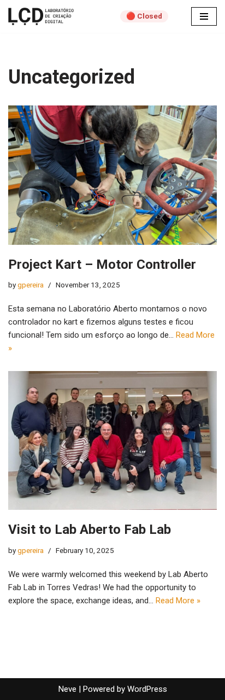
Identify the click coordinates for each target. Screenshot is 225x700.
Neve (67, 689)
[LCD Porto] (41, 16)
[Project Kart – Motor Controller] (112, 175)
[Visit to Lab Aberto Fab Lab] (112, 440)
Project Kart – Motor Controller (102, 264)
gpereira (30, 284)
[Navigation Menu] (204, 16)
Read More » (178, 600)
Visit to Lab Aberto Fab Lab (89, 529)
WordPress (147, 689)
